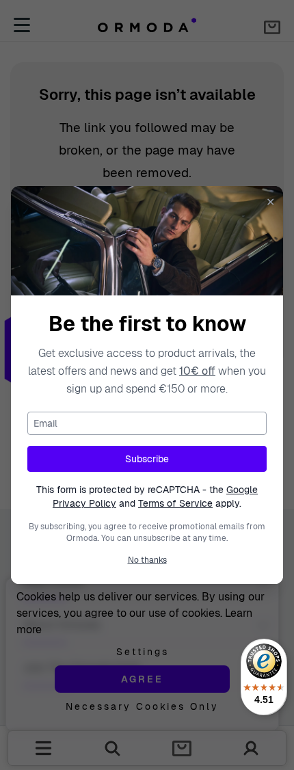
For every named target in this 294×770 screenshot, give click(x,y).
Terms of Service (175, 503)
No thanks (147, 560)
